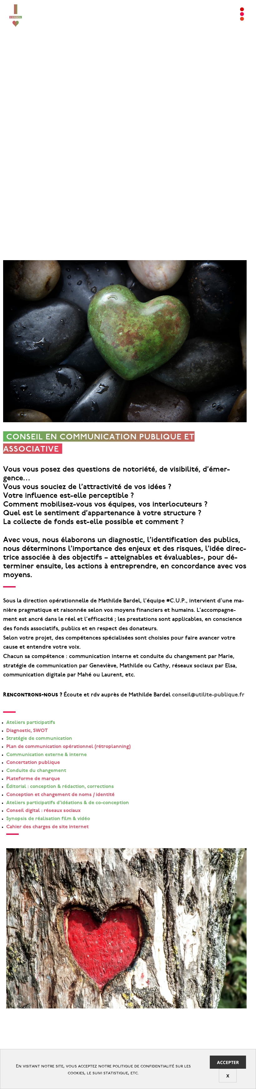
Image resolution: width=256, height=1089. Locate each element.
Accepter (228, 1062)
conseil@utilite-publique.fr (208, 695)
